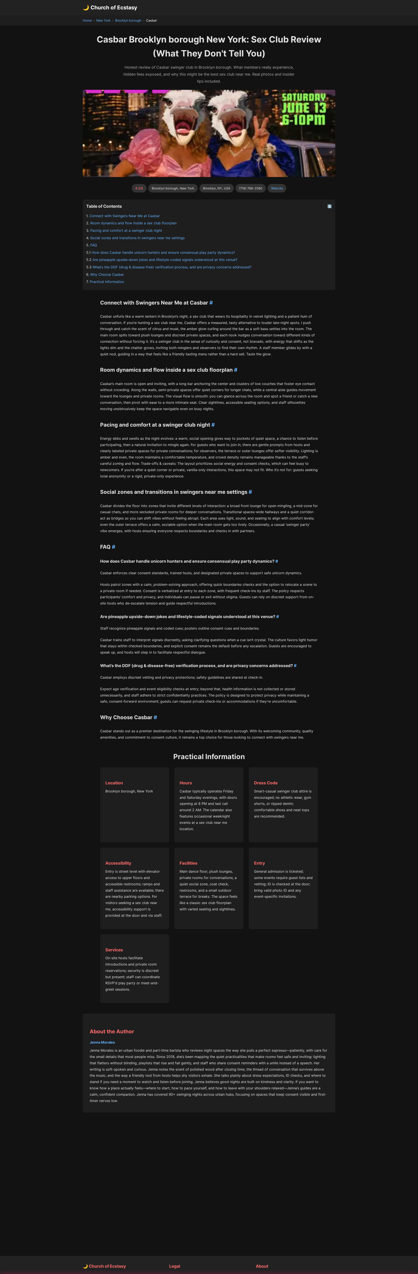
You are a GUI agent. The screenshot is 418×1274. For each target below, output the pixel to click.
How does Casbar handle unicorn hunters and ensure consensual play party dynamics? (163, 252)
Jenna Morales (102, 1042)
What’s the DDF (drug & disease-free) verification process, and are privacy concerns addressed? (172, 267)
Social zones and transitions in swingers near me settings (137, 238)
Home (87, 20)
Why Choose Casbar (107, 274)
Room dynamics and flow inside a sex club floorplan (133, 223)
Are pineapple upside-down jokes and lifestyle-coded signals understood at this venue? (165, 259)
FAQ (93, 245)
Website (277, 188)
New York (103, 20)
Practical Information (107, 281)
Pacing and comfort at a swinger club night (126, 230)
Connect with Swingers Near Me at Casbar (124, 216)
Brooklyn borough (128, 20)
